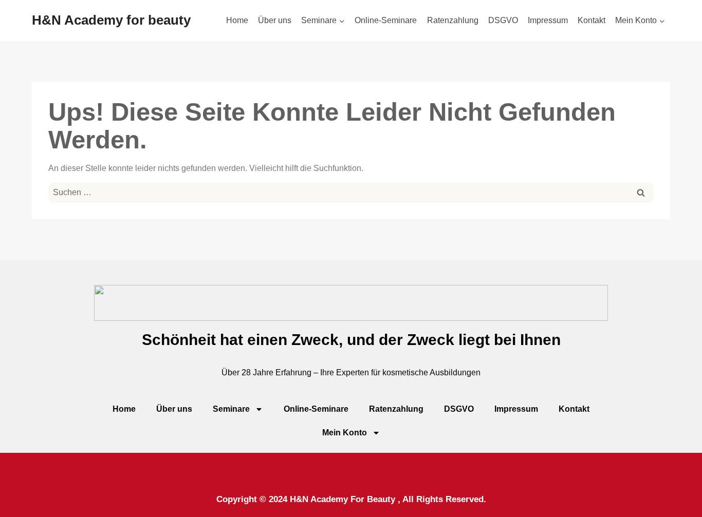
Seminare (231, 409)
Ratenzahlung (452, 20)
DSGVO (503, 20)
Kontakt (591, 20)
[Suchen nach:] (351, 192)
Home (237, 20)
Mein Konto (344, 432)
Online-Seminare (386, 20)
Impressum (548, 20)
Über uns (274, 20)
